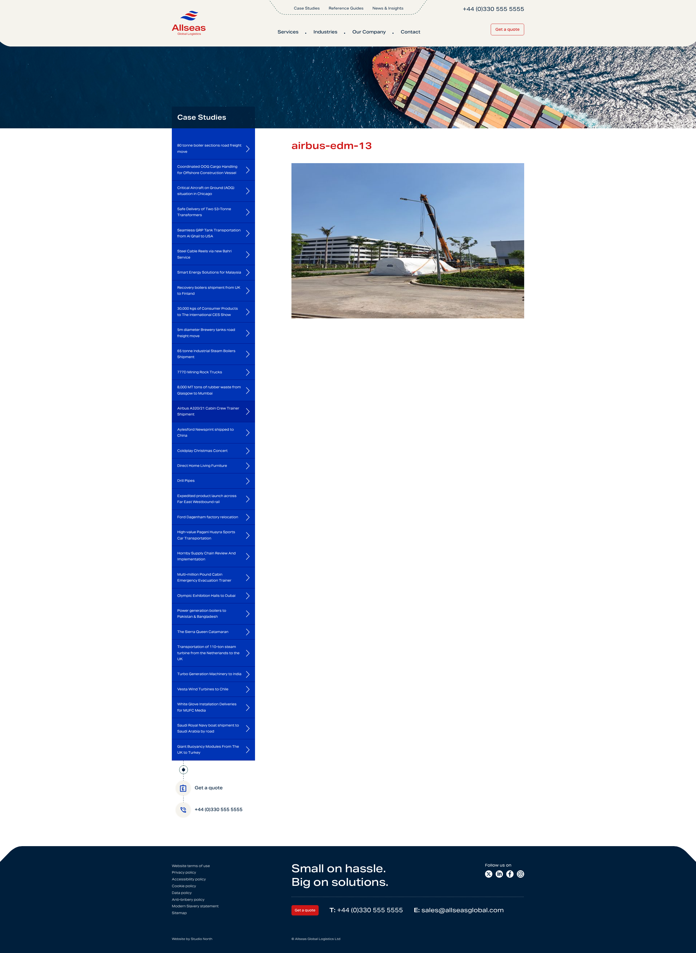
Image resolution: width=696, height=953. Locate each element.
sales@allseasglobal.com (459, 910)
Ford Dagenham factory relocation (207, 517)
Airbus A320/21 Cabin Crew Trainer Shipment (208, 411)
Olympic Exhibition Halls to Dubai (206, 596)
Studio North (201, 939)
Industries (325, 32)
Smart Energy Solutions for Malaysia (209, 272)
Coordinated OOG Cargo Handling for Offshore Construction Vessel (207, 169)
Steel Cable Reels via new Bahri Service (204, 254)
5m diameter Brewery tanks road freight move (206, 333)
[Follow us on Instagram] (520, 874)
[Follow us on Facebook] (510, 874)
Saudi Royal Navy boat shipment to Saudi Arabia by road (208, 728)
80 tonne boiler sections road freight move (209, 148)
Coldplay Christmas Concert (202, 451)
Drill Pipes (186, 481)
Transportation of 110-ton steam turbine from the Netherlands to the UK (208, 653)
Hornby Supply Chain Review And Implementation (206, 556)
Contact (410, 32)
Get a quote (507, 29)
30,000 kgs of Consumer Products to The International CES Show (207, 311)
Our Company (369, 32)
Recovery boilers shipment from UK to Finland (208, 290)
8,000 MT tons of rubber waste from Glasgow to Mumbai (209, 390)
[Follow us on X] (488, 874)
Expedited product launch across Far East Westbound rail (207, 499)
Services (288, 32)
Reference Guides (346, 8)
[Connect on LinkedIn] (499, 874)
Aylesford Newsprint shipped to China (205, 432)
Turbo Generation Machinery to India (209, 674)
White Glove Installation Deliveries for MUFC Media (207, 707)
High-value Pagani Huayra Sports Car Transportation (206, 535)
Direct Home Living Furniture (202, 466)
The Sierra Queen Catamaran (202, 632)
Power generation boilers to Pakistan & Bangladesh (201, 614)
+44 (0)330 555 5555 (366, 910)
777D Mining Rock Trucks (199, 372)
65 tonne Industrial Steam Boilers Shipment (206, 354)
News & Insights (387, 8)
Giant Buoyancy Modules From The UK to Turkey (208, 749)
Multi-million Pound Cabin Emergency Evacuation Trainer (204, 577)
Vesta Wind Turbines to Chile (202, 689)
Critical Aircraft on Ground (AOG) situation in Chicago (205, 191)
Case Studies (307, 8)
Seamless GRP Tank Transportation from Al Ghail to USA (209, 233)
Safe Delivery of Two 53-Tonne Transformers (204, 212)
